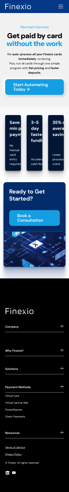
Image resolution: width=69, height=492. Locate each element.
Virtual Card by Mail (16, 402)
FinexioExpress (13, 409)
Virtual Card (12, 395)
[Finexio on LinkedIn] (7, 473)
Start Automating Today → (30, 87)
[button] (60, 6)
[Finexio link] (18, 6)
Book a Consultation (30, 218)
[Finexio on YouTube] (14, 473)
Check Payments (15, 416)
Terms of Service (15, 447)
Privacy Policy (13, 454)
